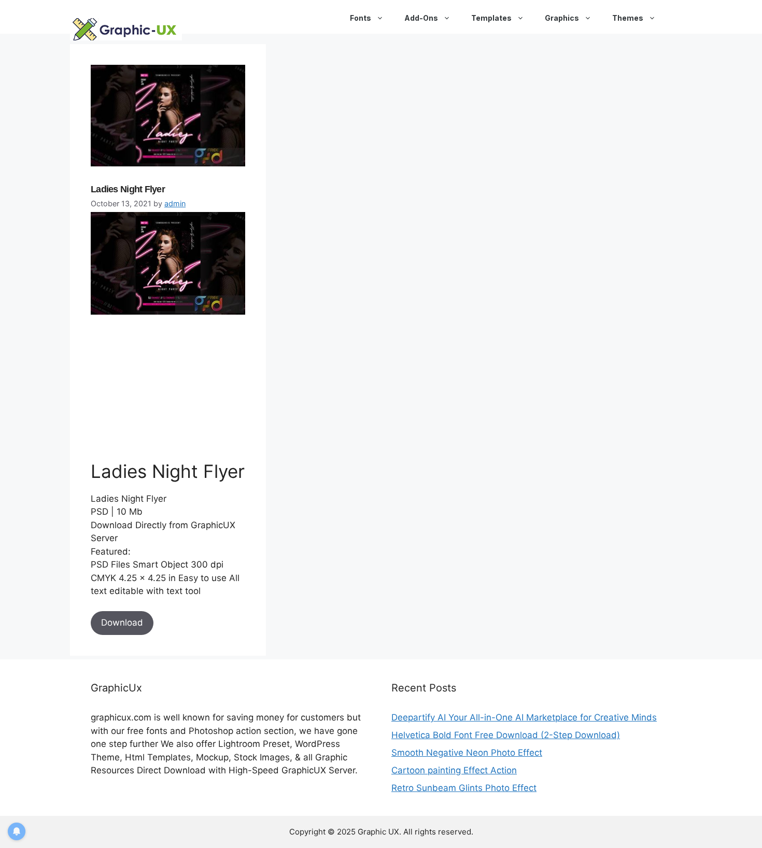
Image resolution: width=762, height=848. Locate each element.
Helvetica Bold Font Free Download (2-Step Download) (505, 735)
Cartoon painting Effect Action (454, 770)
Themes (627, 17)
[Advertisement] (168, 387)
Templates (491, 17)
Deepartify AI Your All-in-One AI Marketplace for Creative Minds (524, 717)
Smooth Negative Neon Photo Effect (466, 752)
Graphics (562, 17)
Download (122, 622)
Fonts (360, 17)
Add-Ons (421, 17)
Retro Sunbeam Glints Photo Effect (464, 788)
